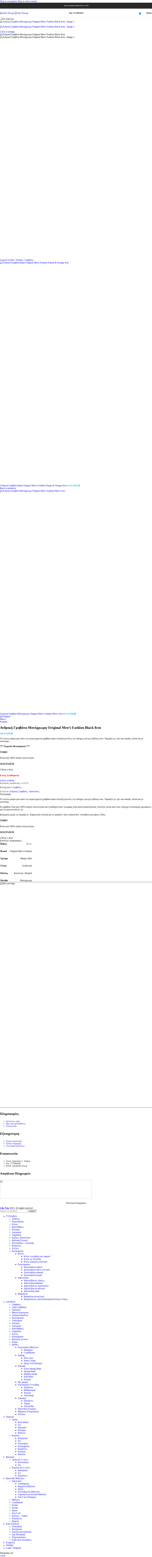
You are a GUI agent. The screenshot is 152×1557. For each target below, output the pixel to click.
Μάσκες (16, 1499)
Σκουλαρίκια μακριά (33, 1272)
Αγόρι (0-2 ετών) (20, 1459)
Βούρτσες (16, 1245)
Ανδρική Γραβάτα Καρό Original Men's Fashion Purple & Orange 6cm (33, 485)
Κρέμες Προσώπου (21, 1237)
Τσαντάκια (17, 1320)
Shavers (21, 1414)
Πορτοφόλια (18, 1221)
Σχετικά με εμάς (13, 1121)
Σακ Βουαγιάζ (18, 1534)
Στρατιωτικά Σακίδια (21, 1532)
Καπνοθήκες (18, 1227)
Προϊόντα (28, 1387)
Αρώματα (16, 1232)
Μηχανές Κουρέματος (28, 1411)
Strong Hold (29, 1371)
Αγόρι (15, 1419)
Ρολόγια (16, 1229)
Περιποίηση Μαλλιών (28, 1347)
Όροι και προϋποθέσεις (16, 1124)
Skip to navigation (9, 1)
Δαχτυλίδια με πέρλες (34, 1280)
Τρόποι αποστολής (14, 1141)
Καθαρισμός (29, 1390)
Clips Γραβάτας (19, 1307)
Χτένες (15, 1248)
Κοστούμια (23, 1422)
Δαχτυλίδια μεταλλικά (34, 1288)
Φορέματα (23, 1438)
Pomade (21, 1366)
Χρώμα (27, 1379)
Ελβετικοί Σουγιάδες (21, 1540)
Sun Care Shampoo (27, 1497)
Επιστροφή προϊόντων (15, 1146)
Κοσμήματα (17, 1336)
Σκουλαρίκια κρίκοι (33, 1267)
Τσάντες (16, 1219)
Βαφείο (15, 1521)
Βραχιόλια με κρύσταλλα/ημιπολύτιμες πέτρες (46, 1299)
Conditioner (29, 1352)
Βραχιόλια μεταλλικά (34, 1296)
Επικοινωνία (11, 1126)
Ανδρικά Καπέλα (20, 1315)
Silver (20, 1489)
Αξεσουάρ (29, 1395)
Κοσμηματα (17, 1251)
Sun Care (16, 1513)
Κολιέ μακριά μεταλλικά (35, 1261)
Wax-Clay (28, 1358)
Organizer (16, 1235)
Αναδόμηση (23, 1483)
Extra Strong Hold (32, 1368)
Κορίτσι (15, 1435)
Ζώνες (15, 1224)
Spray (14, 1510)
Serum (15, 1507)
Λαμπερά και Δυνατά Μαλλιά (32, 1494)
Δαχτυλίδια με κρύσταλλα (36, 1285)
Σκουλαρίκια (24, 1264)
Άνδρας (19, 260)
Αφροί (27, 1403)
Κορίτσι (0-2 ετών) (21, 1467)
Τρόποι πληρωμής (13, 1143)
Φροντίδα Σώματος (27, 1409)
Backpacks (17, 1529)
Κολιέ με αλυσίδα (32, 1259)
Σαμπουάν (17, 1481)
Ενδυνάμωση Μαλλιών (29, 1491)
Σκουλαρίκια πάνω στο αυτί (37, 1269)
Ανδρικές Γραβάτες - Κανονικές (24, 791)
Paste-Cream (30, 1360)
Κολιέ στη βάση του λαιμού (37, 1256)
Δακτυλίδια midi (31, 1291)
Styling (21, 1355)
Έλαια (15, 1505)
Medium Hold (30, 1374)
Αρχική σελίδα (7, 260)
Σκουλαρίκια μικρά (33, 1275)
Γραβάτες (29, 260)
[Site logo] (7, 13)
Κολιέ (21, 1253)
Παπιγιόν (16, 1310)
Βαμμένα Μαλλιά (26, 1486)
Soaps (15, 1342)
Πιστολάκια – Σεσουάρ (23, 1243)
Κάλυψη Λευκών (20, 1240)
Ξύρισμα (22, 1398)
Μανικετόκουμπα (20, 1312)
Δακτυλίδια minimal (33, 1283)
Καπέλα (21, 1433)
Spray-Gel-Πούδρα (33, 1363)
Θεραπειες (17, 1518)
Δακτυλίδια (23, 1277)
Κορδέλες (22, 1449)
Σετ (19, 1425)
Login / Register (13, 1548)
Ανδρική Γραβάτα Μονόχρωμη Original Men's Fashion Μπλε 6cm (31, 713)
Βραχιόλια (23, 1294)
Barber (15, 1344)
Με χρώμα (23, 1382)
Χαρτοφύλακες (19, 1537)
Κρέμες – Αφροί (19, 1516)
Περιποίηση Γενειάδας (28, 1384)
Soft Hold (28, 1376)
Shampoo (28, 1350)
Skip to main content (27, 1)
